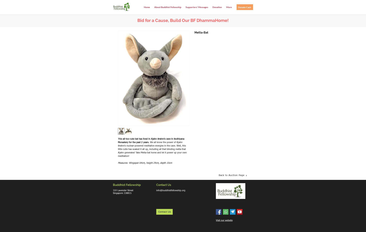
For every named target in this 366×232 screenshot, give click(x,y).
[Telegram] (232, 212)
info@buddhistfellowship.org (170, 190)
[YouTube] (239, 212)
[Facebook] (218, 212)
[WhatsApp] (225, 212)
